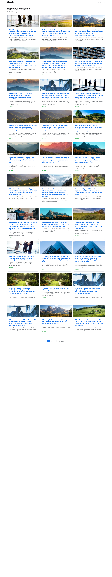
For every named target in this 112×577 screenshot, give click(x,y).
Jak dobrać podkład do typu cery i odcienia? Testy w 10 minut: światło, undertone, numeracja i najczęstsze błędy (23, 258)
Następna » (61, 341)
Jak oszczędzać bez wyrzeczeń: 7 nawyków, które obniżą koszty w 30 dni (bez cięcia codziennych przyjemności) (56, 321)
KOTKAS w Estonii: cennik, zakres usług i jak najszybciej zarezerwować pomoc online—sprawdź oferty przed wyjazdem (88, 63)
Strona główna (101, 2)
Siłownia (10, 2)
